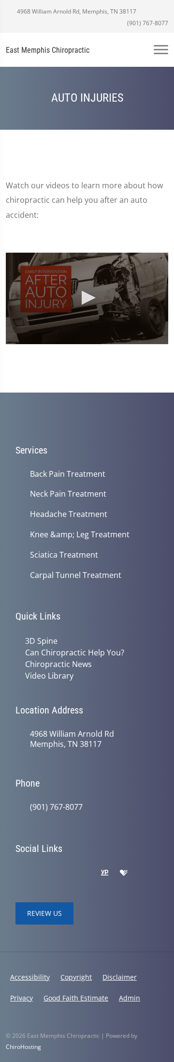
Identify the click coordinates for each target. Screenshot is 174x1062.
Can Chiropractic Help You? (74, 652)
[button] (87, 297)
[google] (20, 873)
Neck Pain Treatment (68, 494)
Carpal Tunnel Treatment (75, 575)
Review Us (44, 913)
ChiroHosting (23, 1047)
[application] (87, 298)
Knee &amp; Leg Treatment (80, 535)
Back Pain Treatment (67, 474)
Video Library (49, 675)
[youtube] (84, 873)
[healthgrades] (124, 873)
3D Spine (41, 641)
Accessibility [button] (30, 977)
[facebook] (41, 873)
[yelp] (63, 873)
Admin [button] (129, 997)
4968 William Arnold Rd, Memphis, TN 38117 (75, 11)
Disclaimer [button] (119, 977)
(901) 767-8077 (147, 23)
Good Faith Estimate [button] (76, 997)
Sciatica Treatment (64, 555)
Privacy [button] (21, 997)
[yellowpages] (104, 873)
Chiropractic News (58, 664)
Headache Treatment (68, 514)
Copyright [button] (76, 977)
